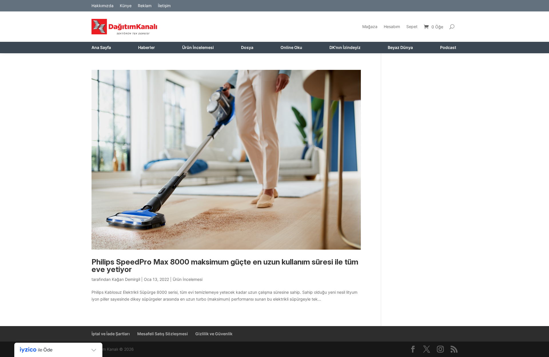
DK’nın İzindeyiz (345, 48)
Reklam (145, 6)
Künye (126, 6)
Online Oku (291, 48)
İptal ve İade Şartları (111, 333)
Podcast (448, 48)
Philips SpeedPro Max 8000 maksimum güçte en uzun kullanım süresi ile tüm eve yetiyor (225, 265)
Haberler (146, 48)
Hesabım (392, 26)
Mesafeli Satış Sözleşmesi (162, 333)
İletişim (164, 6)
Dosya (247, 48)
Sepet (411, 26)
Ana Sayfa (101, 48)
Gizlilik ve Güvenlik (213, 333)
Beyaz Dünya (400, 48)
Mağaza (369, 26)
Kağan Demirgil (126, 279)
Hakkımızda (103, 6)
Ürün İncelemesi (198, 48)
